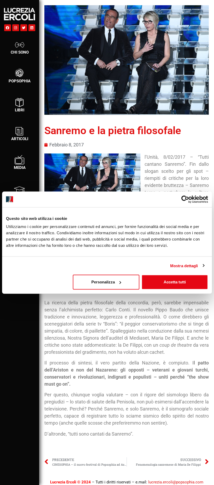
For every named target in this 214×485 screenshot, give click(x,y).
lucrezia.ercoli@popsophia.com (175, 482)
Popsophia (20, 81)
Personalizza (103, 282)
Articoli (19, 138)
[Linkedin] (31, 27)
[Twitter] (23, 27)
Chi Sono (20, 52)
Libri (19, 110)
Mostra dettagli (184, 265)
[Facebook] (7, 27)
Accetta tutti (175, 282)
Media (20, 167)
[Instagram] (15, 27)
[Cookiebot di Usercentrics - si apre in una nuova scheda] (185, 199)
